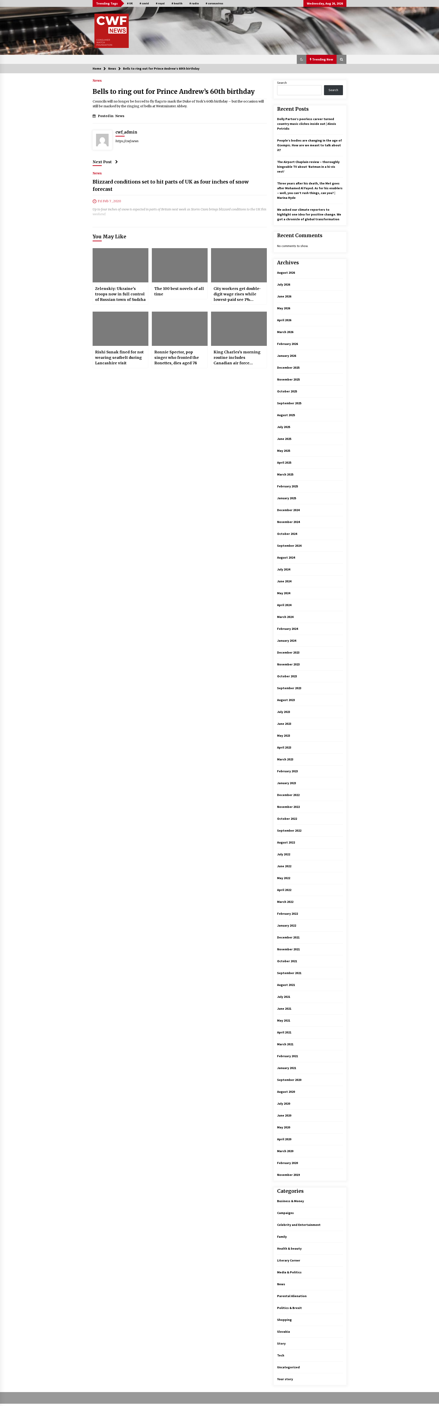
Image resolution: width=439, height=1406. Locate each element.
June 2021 (284, 1009)
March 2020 (285, 1151)
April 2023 (284, 747)
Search (282, 83)
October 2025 (287, 391)
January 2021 (286, 1068)
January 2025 (286, 498)
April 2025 (284, 462)
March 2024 (285, 617)
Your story (285, 1379)
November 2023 (288, 664)
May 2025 (283, 451)
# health (176, 3)
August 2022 (286, 842)
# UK (130, 3)
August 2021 (286, 985)
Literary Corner (288, 1260)
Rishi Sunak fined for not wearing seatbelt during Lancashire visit (119, 357)
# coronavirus (214, 3)
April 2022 (284, 890)
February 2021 (287, 1056)
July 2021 (283, 997)
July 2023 (283, 712)
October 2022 (287, 819)
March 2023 (285, 759)
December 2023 (288, 652)
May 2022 (283, 878)
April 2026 (284, 320)
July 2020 (283, 1103)
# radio (194, 3)
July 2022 (283, 854)
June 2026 (284, 296)
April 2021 (284, 1032)
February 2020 (287, 1163)
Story (281, 1343)
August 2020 (286, 1092)
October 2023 (287, 676)
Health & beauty (289, 1248)
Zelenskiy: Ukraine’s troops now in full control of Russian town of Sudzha (120, 294)
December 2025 (288, 367)
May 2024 (283, 593)
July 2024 (283, 569)
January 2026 (286, 356)
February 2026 (287, 344)
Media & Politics (289, 1272)
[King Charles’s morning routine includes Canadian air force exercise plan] (239, 329)
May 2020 (283, 1127)
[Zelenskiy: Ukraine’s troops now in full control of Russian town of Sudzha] (120, 265)
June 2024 (284, 581)
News (97, 80)
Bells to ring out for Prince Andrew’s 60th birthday (174, 91)
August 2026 (286, 273)
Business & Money (290, 1201)
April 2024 (284, 605)
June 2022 (284, 866)
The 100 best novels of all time (179, 291)
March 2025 (285, 474)
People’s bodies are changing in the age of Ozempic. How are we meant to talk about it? (309, 145)
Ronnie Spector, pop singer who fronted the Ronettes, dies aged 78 (176, 357)
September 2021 (289, 973)
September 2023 (289, 688)
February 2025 (287, 486)
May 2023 (283, 735)
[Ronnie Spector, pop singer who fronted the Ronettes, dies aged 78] (180, 329)
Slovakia (283, 1332)
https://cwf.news (127, 141)
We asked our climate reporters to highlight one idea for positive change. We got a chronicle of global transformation (309, 214)
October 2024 (287, 534)
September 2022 (289, 830)
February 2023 (287, 771)
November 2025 (288, 379)
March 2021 (285, 1044)
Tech (280, 1355)
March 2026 (285, 332)
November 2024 (288, 522)
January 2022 (286, 925)
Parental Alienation (292, 1296)
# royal (160, 3)
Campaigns (285, 1213)
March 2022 (285, 902)
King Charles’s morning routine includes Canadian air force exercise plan (237, 358)
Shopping (284, 1320)
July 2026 (283, 284)
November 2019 (288, 1175)
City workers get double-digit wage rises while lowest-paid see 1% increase (237, 294)
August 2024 (286, 557)
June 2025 (284, 439)
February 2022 (287, 914)
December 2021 (288, 937)
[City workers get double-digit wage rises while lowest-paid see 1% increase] (239, 265)
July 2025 (283, 427)
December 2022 (288, 795)
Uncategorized (288, 1367)
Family (282, 1237)
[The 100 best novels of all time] (180, 265)
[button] (301, 59)
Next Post (102, 162)
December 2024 (288, 510)
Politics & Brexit (289, 1308)
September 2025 (289, 403)
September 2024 (289, 546)
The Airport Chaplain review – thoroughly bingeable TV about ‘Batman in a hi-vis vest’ (308, 166)
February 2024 (287, 629)
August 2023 (286, 700)
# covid (144, 3)
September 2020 (289, 1080)
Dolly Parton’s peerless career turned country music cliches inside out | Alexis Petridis (306, 124)
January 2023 (286, 783)
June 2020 (284, 1115)
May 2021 (283, 1020)
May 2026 (283, 308)
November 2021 (288, 949)
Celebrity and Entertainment (299, 1225)
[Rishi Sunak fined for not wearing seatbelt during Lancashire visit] (120, 329)
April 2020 (284, 1139)
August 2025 (286, 415)
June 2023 (284, 724)
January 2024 (286, 641)
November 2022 (288, 807)
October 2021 (287, 961)
